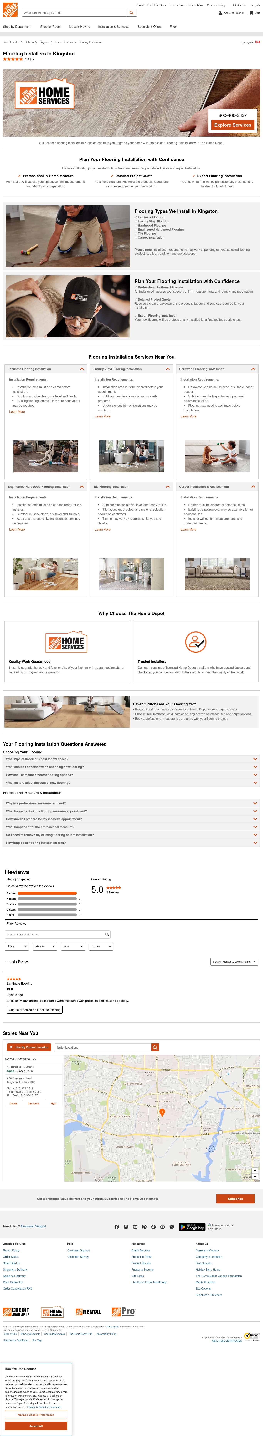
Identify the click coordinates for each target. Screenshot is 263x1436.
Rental (140, 5)
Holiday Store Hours (208, 1269)
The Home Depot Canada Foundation (219, 1276)
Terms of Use (10, 1333)
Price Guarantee (13, 1282)
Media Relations (205, 1282)
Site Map (37, 1340)
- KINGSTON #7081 (20, 1067)
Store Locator (11, 42)
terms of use (112, 1326)
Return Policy (11, 1250)
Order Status (195, 5)
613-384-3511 (24, 1088)
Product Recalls (141, 1263)
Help (70, 1243)
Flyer (53, 1103)
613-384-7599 (32, 1092)
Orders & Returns (14, 1243)
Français (254, 5)
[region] (36, 1399)
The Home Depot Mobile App (149, 1282)
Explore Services (232, 124)
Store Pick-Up (11, 1263)
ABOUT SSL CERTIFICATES (227, 1340)
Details (14, 1103)
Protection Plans (141, 1257)
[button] (131, 13)
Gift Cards (239, 5)
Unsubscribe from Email (15, 1340)
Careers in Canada (207, 1250)
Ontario (29, 42)
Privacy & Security (142, 1269)
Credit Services (156, 5)
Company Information (209, 1257)
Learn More (17, 411)
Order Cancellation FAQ (17, 1288)
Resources (138, 1243)
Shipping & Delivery (15, 1269)
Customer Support (218, 5)
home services (64, 42)
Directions (33, 1103)
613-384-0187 (29, 1095)
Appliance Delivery (14, 1276)
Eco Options (203, 1288)
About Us (202, 1243)
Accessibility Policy (106, 1333)
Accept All (36, 1426)
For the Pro (177, 5)
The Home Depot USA (80, 1333)
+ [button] (255, 1170)
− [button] (255, 1176)
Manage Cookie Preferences (36, 1415)
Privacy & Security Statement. (44, 1407)
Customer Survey (78, 1257)
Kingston (44, 42)
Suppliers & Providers (209, 1295)
